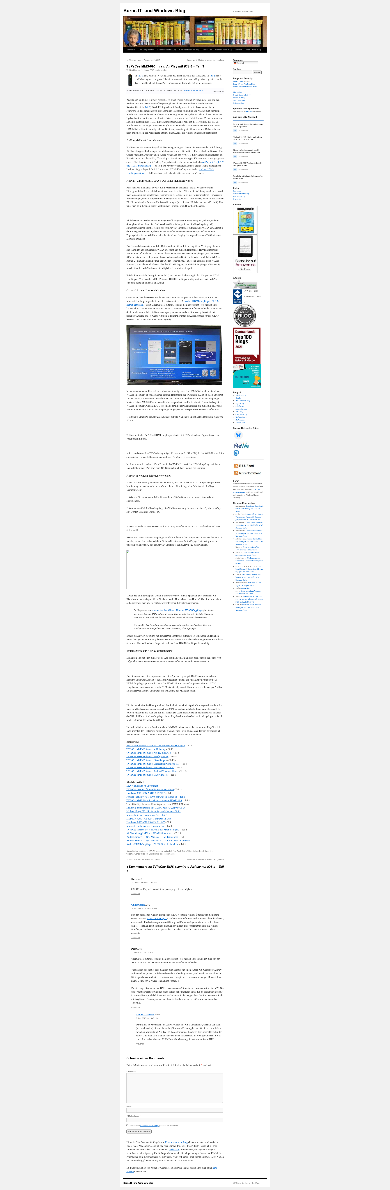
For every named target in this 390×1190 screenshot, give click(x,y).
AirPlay (173, 851)
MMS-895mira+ (192, 851)
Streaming (209, 851)
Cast (179, 851)
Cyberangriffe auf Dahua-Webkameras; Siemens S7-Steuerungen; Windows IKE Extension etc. (249, 517)
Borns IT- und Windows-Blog (154, 10)
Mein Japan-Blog (239, 100)
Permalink (170, 853)
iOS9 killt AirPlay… (157, 918)
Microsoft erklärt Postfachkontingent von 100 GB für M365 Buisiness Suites (249, 525)
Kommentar (131, 1071)
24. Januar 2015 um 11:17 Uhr (144, 882)
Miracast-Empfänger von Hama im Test (145, 825)
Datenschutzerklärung (166, 49)
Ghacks (238, 398)
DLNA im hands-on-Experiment (142, 785)
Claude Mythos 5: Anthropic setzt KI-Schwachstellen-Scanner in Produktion (246, 151)
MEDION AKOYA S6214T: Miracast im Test (148, 818)
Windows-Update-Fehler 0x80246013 (143, 60)
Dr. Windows (240, 420)
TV (154, 851)
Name (129, 1106)
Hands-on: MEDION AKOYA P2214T (145, 793)
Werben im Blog (239, 196)
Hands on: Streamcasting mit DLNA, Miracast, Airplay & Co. (156, 807)
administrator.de (241, 409)
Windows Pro (241, 395)
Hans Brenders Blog (243, 400)
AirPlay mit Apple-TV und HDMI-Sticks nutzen (149, 833)
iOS (150, 851)
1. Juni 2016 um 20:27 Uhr (142, 952)
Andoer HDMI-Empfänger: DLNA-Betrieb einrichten (152, 844)
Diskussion (207, 49)
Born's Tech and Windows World (245, 86)
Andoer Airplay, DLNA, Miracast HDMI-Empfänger (177, 610)
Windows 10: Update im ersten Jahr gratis (205, 60)
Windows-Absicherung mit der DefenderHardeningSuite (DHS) (249, 561)
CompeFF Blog (241, 414)
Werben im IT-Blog (223, 49)
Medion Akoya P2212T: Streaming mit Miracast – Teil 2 (153, 811)
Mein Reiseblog (239, 97)
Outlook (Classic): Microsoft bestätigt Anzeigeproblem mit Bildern (249, 569)
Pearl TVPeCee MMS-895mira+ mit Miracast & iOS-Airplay (155, 745)
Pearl (201, 851)
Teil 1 (140, 75)
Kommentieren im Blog (189, 49)
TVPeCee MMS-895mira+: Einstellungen (146, 760)
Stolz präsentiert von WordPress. (248, 1183)
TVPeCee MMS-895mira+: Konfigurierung (147, 756)
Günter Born (163, 70)
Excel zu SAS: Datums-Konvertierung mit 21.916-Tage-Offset (248, 125)
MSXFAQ (239, 411)
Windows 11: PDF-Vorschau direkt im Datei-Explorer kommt (248, 164)
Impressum (237, 191)
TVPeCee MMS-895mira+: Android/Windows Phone (152, 771)
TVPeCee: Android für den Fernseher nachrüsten (150, 789)
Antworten (135, 893)
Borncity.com (238, 81)
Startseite (131, 49)
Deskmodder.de (241, 417)
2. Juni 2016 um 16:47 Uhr (147, 1018)
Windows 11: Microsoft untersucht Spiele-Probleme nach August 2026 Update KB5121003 (249, 599)
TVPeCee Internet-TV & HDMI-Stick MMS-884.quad (152, 829)
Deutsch (240, 63)
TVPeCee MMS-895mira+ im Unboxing (146, 749)
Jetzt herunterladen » (193, 90)
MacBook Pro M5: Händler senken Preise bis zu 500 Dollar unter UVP (247, 138)
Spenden (238, 49)
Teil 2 (212, 75)
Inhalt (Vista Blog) (253, 49)
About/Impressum (146, 49)
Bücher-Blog (237, 92)
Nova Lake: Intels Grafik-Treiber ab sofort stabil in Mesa (247, 177)
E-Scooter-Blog (238, 103)
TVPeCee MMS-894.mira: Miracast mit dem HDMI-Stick (154, 800)
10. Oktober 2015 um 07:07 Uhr (144, 908)
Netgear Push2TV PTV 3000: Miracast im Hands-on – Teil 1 (155, 796)
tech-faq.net (240, 406)
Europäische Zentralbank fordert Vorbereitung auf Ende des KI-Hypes (249, 509)
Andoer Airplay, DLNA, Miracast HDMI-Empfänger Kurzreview (158, 840)
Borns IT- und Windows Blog (244, 84)
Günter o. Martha (145, 1014)
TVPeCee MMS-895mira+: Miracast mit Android (150, 767)
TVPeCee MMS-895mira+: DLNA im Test (147, 774)
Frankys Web (240, 422)
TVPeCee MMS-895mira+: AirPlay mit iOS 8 (148, 752)
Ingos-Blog (240, 403)
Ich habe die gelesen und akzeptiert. (154, 1125)
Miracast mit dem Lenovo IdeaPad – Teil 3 (146, 814)
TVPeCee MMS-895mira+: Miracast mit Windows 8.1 (152, 763)
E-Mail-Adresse (133, 1116)
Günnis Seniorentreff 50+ (242, 95)
